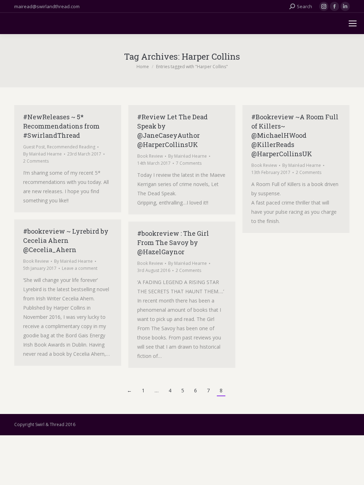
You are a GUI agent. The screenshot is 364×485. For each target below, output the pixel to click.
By (42, 154)
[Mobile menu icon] (352, 23)
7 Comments (189, 163)
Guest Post (34, 147)
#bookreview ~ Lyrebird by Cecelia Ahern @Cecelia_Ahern (65, 240)
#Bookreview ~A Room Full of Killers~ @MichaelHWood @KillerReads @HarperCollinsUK (294, 135)
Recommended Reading (71, 147)
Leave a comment (79, 268)
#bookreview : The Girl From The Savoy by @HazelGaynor (173, 242)
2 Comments (36, 161)
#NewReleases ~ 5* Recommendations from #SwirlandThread (61, 126)
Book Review (150, 156)
